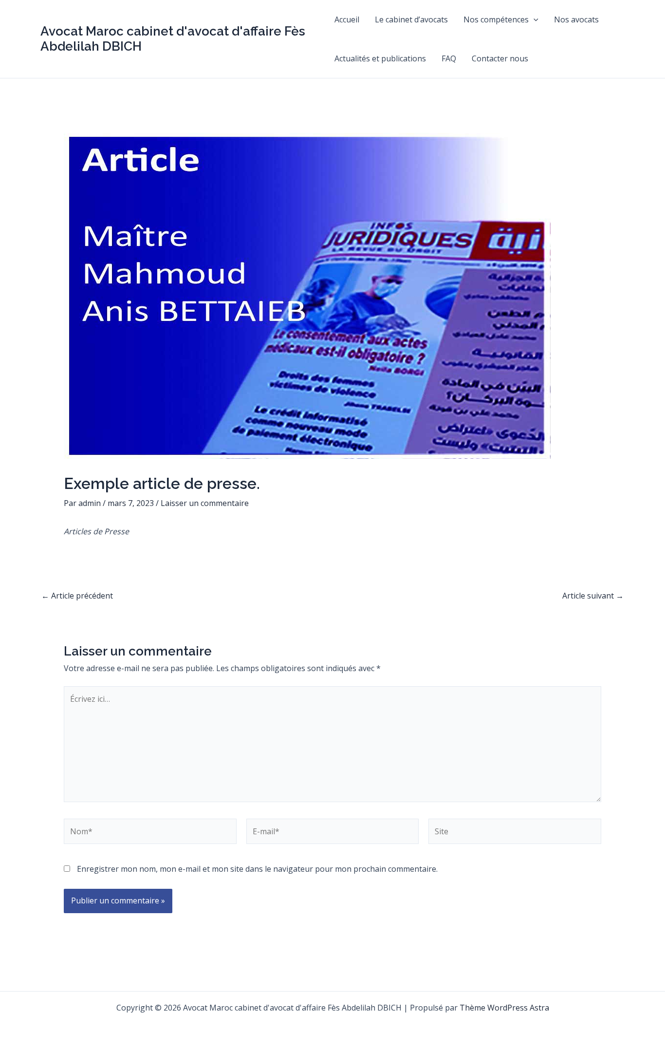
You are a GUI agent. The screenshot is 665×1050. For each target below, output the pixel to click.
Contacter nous (500, 58)
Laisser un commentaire (205, 503)
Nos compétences (496, 19)
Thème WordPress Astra (504, 1007)
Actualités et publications (380, 58)
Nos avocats (576, 19)
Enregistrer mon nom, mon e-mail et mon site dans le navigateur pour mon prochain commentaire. (257, 868)
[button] (533, 19)
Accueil (346, 19)
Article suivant (593, 596)
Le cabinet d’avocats (411, 19)
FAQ (449, 58)
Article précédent (77, 596)
